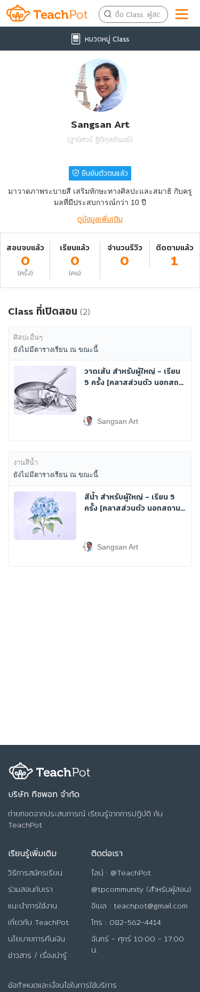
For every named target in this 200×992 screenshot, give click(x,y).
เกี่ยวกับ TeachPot (38, 922)
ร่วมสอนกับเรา (30, 889)
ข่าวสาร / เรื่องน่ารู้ (37, 955)
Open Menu (182, 12)
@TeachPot (130, 872)
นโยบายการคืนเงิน (36, 938)
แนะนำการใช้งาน (32, 905)
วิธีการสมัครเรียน (35, 872)
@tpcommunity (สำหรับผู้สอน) (141, 889)
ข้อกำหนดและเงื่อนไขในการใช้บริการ (62, 985)
